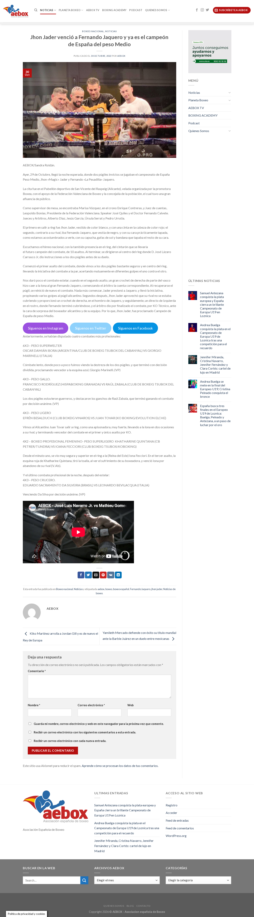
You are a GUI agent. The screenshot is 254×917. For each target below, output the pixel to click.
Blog (130, 905)
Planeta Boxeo (70, 10)
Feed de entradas (177, 820)
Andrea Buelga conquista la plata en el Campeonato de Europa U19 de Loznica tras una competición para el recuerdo (215, 336)
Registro (171, 805)
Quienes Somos (156, 10)
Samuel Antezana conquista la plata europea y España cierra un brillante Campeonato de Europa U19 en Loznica (212, 304)
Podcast (135, 10)
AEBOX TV (92, 10)
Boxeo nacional (93, 31)
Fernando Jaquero (140, 589)
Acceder (171, 812)
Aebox (121, 56)
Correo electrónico (91, 705)
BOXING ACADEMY (114, 10)
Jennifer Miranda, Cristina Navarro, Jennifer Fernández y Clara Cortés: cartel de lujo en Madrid (215, 364)
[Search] (35, 10)
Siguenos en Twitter (90, 328)
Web (130, 705)
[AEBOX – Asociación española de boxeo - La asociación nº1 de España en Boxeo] (15, 11)
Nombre (34, 705)
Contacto (143, 905)
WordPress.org (176, 835)
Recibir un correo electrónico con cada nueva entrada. (70, 741)
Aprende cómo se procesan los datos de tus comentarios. (120, 766)
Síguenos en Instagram (45, 328)
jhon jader (156, 589)
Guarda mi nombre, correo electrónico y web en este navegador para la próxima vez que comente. (99, 723)
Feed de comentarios (180, 828)
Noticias (46, 10)
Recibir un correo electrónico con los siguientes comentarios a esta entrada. (85, 732)
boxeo (108, 589)
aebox (101, 589)
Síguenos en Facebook (135, 328)
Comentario (37, 671)
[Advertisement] (209, 208)
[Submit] (84, 880)
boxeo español (121, 589)
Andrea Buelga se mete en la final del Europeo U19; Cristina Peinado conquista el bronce (215, 389)
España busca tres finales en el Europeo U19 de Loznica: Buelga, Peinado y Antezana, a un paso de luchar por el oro (215, 415)
